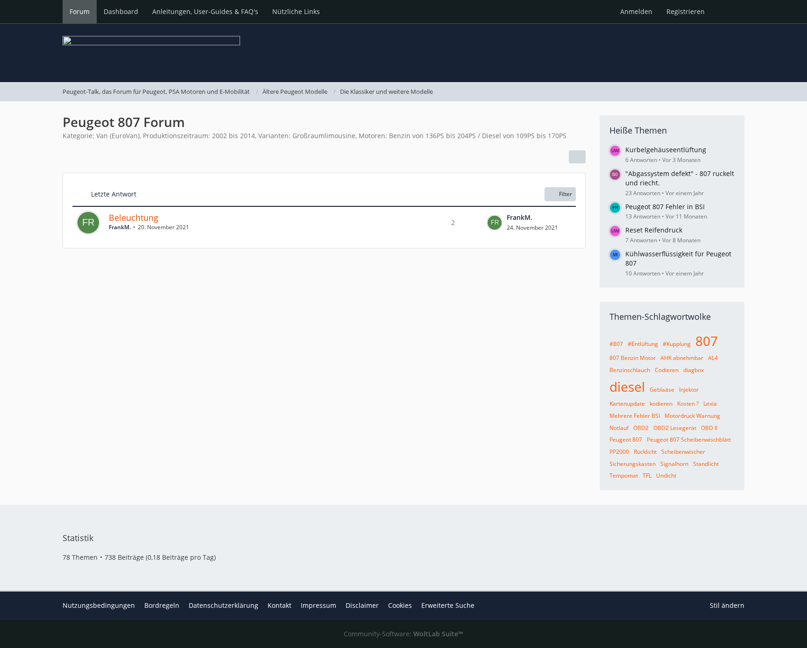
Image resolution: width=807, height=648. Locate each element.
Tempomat (623, 475)
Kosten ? (688, 404)
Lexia (710, 404)
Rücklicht (645, 452)
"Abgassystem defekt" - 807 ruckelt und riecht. (679, 178)
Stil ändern (727, 605)
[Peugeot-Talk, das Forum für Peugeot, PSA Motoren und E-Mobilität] (403, 52)
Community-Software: (403, 633)
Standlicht (706, 464)
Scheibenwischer (683, 452)
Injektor (689, 390)
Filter (565, 194)
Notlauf (619, 428)
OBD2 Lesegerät (674, 428)
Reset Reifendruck (653, 229)
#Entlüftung (643, 344)
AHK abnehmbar (681, 358)
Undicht (666, 475)
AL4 (713, 358)
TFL (647, 475)
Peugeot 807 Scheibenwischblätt (689, 440)
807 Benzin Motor (632, 358)
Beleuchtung (133, 217)
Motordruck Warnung (692, 416)
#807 (616, 344)
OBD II (709, 428)
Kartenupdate (627, 404)
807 (706, 341)
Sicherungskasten (632, 464)
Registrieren (685, 11)
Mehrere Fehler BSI (634, 416)
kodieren (661, 404)
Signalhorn (674, 464)
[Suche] (728, 11)
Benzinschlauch (629, 370)
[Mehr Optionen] (577, 156)
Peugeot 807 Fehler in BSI (665, 206)
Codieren (667, 370)
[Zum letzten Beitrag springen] (494, 222)
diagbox (693, 370)
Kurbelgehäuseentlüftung (665, 149)
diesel (627, 386)
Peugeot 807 (625, 440)
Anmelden (636, 11)
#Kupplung (677, 344)
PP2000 (619, 452)
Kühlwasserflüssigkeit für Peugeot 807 (678, 258)
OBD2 (641, 428)
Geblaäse (662, 390)
